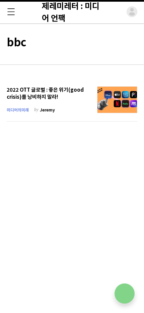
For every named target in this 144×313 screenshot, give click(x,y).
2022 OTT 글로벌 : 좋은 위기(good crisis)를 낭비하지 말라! (45, 93)
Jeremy (47, 110)
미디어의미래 (18, 110)
